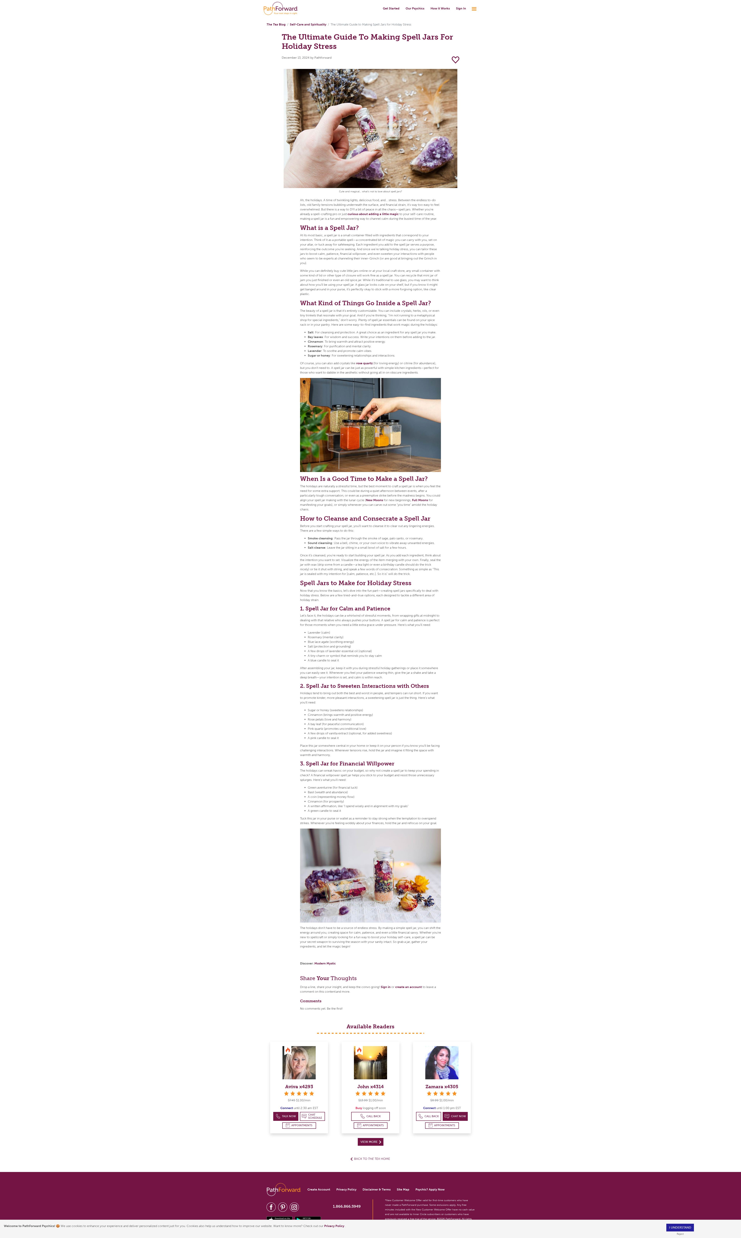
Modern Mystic (325, 963)
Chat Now (458, 1116)
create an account (408, 987)
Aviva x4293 (299, 1086)
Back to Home (372, 1159)
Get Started (391, 8)
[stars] (299, 1093)
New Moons (374, 500)
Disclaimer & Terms (377, 1189)
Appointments (301, 1125)
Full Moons (420, 500)
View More (369, 1142)
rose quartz (364, 363)
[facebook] (271, 1207)
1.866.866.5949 (347, 1206)
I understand (680, 1227)
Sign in (386, 987)
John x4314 (370, 1086)
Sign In (461, 8)
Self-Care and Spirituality (308, 24)
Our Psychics (415, 8)
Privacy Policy (334, 1226)
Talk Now (289, 1116)
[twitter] (282, 1207)
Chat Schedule (315, 1116)
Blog (276, 24)
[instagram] (294, 1207)
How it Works (440, 8)
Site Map (403, 1189)
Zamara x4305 (441, 1086)
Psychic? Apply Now (430, 1189)
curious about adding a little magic (373, 214)
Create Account (318, 1189)
